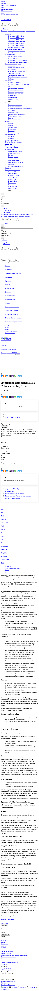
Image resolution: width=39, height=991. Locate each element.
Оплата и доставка (7, 951)
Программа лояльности (8, 957)
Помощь (3, 948)
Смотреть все (5, 923)
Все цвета (4, 425)
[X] (10, 376)
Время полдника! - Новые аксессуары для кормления (18, 31)
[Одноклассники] (4, 376)
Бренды (3, 946)
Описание (8, 566)
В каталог (4, 925)
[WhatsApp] (15, 376)
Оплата (7, 570)
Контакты (4, 964)
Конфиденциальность (8, 981)
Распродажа (4, 944)
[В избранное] (1, 371)
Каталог (3, 940)
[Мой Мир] (7, 376)
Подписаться (5, 934)
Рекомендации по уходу (12, 568)
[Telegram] (20, 376)
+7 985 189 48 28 (6, 20)
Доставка (8, 572)
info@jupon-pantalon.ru (8, 970)
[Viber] (12, 376)
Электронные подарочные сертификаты (14, 955)
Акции (3, 942)
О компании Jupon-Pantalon (9, 962)
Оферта (3, 983)
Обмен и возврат (6, 953)
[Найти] (2, 206)
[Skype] (18, 376)
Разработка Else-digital (8, 985)
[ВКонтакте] (2, 376)
